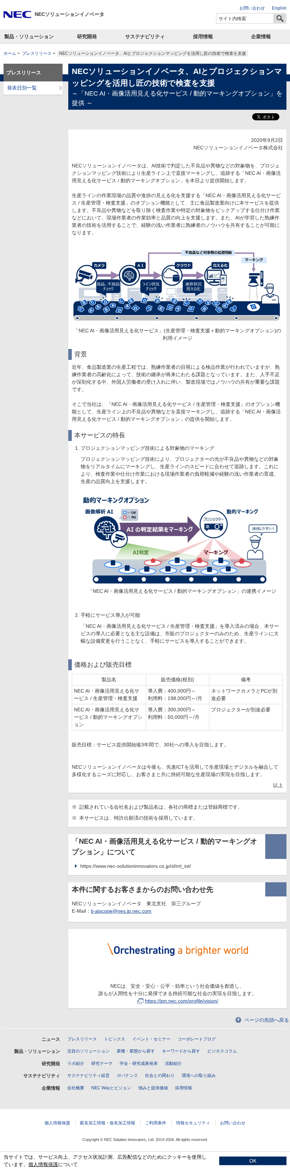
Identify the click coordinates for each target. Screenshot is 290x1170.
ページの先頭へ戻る (266, 1020)
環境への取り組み (199, 1075)
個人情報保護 (57, 1122)
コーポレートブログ (197, 1039)
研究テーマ (101, 1063)
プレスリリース (37, 53)
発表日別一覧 (22, 88)
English (279, 8)
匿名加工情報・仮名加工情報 (107, 1122)
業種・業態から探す (136, 1051)
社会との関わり (160, 1075)
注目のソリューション (88, 1051)
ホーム (10, 53)
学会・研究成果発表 (139, 1063)
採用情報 (203, 36)
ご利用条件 (155, 1122)
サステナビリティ (145, 36)
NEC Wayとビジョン (111, 1087)
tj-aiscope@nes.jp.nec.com (121, 911)
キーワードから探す (181, 1051)
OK (252, 1161)
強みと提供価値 (153, 1087)
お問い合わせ (252, 8)
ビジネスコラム (222, 1051)
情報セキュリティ (193, 1122)
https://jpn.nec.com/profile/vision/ (181, 1001)
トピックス (114, 1039)
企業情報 (261, 36)
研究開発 (87, 36)
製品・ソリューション (29, 36)
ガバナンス (127, 1075)
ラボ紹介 (75, 1063)
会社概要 (75, 1087)
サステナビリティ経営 (88, 1075)
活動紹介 (173, 1063)
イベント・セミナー (151, 1039)
